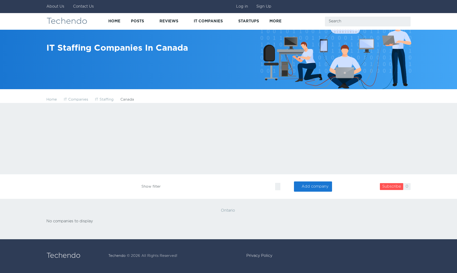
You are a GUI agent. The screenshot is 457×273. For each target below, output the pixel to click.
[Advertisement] (228, 138)
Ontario (228, 210)
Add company (315, 186)
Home (51, 99)
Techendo (66, 21)
